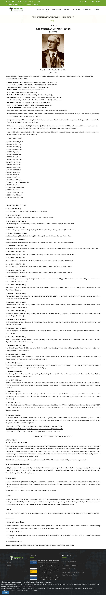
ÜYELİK (66, 9)
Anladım (6, 592)
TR (83, 2)
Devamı (8, 565)
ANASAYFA (40, 9)
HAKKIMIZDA (56, 9)
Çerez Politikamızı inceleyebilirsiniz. (26, 586)
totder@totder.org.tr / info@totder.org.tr (23, 4)
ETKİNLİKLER (75, 9)
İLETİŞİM (96, 9)
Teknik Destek (95, 2)
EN (80, 2)
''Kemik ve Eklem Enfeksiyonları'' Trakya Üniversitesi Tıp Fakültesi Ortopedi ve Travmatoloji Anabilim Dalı (48, 571)
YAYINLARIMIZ (87, 9)
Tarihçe (52, 20)
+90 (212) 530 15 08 (14, 2)
